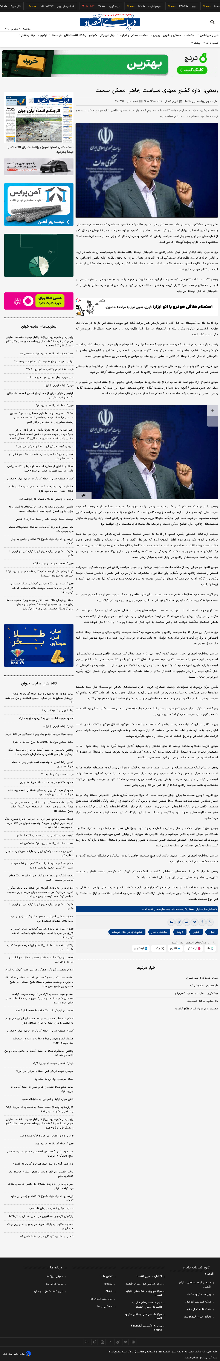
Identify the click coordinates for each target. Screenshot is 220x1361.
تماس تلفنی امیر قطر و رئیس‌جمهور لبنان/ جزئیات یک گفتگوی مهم (41, 1174)
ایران (212, 932)
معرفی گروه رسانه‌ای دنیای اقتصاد (195, 1284)
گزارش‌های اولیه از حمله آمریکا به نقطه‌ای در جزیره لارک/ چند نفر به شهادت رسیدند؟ (39, 573)
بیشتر (196, 43)
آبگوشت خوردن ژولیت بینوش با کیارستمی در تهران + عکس (41, 553)
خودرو (93, 35)
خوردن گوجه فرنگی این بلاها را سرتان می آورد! (44, 446)
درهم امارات (131, 6)
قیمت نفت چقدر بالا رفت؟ (57, 774)
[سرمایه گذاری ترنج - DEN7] (110, 63)
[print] (171, 922)
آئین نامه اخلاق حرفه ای (48, 1291)
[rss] (110, 1342)
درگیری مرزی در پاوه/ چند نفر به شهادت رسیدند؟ (43, 361)
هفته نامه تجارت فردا (198, 1309)
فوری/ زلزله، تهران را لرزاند (58, 385)
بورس (156, 35)
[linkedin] (186, 922)
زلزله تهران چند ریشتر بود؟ (57, 710)
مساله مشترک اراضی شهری (202, 978)
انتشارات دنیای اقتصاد (149, 1276)
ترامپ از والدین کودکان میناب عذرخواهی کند (46, 499)
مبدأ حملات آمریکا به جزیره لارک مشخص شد (46, 354)
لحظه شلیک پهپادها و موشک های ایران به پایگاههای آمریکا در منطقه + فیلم (41, 878)
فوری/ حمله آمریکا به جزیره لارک (54, 405)
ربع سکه (209, 6)
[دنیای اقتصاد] (110, 22)
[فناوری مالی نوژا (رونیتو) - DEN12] (38, 645)
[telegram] (179, 922)
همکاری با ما (105, 1306)
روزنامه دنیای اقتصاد (198, 1294)
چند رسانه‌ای (27, 35)
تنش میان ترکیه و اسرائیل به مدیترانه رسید (47, 1099)
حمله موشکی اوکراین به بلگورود (54, 1079)
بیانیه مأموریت (54, 1284)
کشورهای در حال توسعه (127, 932)
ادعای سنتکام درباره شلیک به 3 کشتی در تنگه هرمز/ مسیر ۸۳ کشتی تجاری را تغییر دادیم (42, 865)
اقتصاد (189, 35)
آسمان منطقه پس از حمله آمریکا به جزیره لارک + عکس (40, 479)
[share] (102, 1342)
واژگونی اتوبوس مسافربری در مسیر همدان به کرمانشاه (40, 1216)
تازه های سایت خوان (39, 683)
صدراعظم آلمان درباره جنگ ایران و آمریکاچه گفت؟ (43, 1164)
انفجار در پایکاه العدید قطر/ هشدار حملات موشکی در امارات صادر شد (41, 456)
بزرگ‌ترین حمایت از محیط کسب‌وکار (196, 993)
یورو (170, 6)
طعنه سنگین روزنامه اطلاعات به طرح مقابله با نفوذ (43, 742)
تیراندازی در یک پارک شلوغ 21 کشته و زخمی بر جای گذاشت (42, 1198)
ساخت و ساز (159, 932)
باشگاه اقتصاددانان (75, 35)
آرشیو (43, 35)
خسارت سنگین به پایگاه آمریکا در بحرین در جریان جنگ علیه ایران (40, 1226)
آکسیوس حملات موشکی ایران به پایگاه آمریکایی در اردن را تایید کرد (39, 853)
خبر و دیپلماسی (209, 35)
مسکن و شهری (172, 35)
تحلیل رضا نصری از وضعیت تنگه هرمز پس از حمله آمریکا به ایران (42, 764)
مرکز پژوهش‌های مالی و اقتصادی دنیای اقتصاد (147, 1305)
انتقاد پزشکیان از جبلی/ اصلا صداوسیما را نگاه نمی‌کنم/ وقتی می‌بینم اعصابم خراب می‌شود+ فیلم (40, 468)
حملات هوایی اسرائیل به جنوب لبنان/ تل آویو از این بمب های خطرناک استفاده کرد (42, 919)
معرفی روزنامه (54, 1276)
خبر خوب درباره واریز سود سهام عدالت (50, 377)
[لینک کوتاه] (209, 922)
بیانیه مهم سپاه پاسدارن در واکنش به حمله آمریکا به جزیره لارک (41, 1089)
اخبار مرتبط (147, 968)
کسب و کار (212, 43)
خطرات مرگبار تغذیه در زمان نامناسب (51, 1208)
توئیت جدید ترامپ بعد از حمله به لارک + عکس (44, 519)
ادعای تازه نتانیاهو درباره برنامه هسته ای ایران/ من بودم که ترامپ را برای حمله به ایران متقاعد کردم (39, 1021)
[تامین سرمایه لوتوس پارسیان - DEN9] (38, 255)
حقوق (196, 932)
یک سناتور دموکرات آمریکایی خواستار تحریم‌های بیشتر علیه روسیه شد (41, 529)
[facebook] (202, 922)
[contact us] (94, 1342)
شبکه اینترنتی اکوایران (198, 1302)
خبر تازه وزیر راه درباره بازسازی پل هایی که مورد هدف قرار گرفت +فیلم (40, 1186)
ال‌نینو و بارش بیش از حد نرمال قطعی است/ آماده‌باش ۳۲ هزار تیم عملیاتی (40, 395)
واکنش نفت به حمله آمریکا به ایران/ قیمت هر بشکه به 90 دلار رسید (40, 947)
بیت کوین (91, 6)
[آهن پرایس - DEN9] (38, 204)
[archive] (87, 1342)
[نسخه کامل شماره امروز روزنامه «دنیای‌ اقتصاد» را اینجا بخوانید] (38, 118)
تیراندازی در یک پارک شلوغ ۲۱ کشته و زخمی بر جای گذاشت (42, 541)
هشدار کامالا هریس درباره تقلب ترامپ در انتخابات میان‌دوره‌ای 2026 (43, 1041)
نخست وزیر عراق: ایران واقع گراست (196, 1009)
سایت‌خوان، (200, 909)
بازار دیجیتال (107, 35)
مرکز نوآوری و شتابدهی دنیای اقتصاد (144, 1293)
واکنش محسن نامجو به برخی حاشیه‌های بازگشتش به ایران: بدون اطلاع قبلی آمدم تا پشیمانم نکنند (41, 509)
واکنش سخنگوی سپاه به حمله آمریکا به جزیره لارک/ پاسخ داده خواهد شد (38, 1053)
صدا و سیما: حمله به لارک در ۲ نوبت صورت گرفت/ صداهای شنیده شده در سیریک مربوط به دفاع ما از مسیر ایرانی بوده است (39, 998)
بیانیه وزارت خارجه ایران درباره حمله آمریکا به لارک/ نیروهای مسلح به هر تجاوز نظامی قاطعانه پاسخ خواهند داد (39, 698)
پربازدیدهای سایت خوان (39, 326)
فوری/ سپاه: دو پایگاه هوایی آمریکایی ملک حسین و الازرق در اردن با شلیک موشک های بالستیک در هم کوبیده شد (41, 588)
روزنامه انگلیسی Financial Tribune (146, 1328)
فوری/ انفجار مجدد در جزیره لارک (53, 563)
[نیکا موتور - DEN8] (38, 166)
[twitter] (194, 922)
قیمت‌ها (56, 35)
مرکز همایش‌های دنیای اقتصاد (143, 1284)
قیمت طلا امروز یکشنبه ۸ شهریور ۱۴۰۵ (49, 369)
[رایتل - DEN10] (38, 301)
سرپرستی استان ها (101, 1299)
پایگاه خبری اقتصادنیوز (197, 1317)
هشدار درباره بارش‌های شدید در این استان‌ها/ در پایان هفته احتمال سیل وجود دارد (40, 489)
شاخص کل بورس (42, 6)
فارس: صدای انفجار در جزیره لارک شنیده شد (46, 1136)
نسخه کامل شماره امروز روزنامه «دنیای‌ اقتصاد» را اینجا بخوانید (40, 149)
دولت (179, 932)
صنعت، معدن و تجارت (133, 35)
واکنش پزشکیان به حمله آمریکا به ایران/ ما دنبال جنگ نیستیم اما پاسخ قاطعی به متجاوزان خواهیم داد (40, 752)
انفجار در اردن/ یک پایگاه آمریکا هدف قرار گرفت (44, 1011)
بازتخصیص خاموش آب (204, 986)
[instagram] (133, 1342)
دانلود (83, 495)
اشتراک (109, 1291)
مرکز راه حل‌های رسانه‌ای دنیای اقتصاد (143, 1316)
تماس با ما (106, 1276)
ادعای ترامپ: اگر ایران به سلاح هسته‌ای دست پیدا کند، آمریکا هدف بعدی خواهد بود (40, 792)
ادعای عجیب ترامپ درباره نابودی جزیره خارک (46, 718)
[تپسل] (78, 300)
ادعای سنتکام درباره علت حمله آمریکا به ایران (46, 782)
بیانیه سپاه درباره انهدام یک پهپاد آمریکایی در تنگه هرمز (39, 734)
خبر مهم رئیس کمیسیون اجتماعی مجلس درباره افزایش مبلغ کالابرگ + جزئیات (40, 1154)
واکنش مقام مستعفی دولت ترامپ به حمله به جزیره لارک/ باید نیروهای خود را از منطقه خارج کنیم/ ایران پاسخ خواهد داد (41, 806)
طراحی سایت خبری (16, 1354)
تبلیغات (108, 1284)
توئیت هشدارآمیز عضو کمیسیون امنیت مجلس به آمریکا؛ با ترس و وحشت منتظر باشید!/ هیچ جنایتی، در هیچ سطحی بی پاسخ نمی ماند (39, 982)
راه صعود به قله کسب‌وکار (202, 1001)
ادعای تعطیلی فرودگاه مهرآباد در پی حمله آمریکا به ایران (39, 970)
